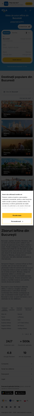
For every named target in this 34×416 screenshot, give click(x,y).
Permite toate (17, 215)
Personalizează (16, 221)
